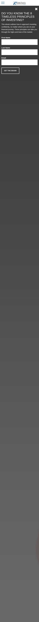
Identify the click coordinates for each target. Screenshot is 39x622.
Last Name (5, 48)
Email (3, 58)
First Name (5, 38)
